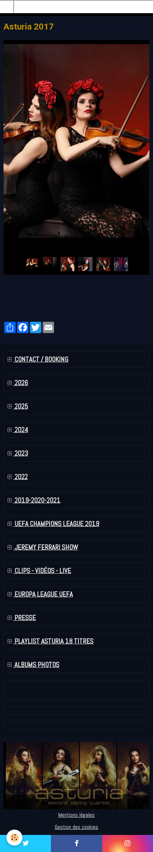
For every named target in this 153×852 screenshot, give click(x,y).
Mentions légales (76, 815)
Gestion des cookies (76, 827)
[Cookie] (14, 838)
